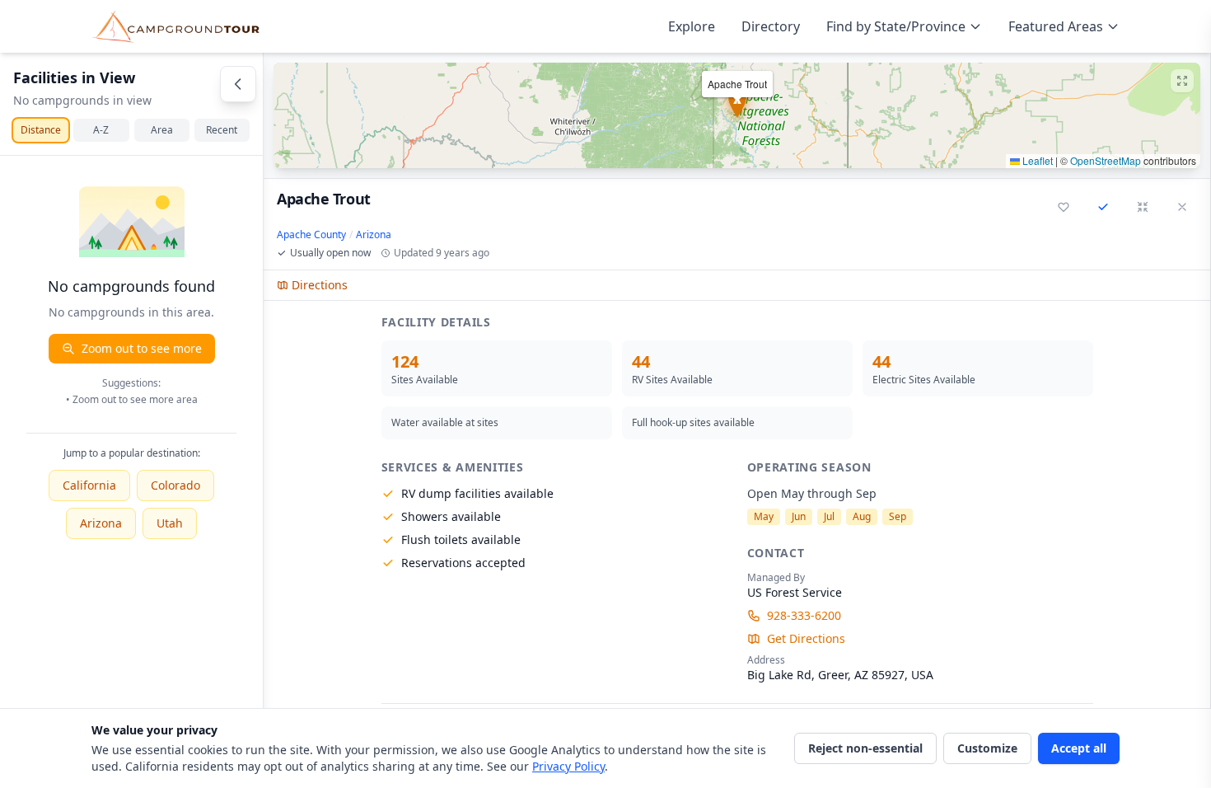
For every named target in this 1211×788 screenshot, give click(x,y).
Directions (320, 285)
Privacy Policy (568, 766)
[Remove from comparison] (1103, 207)
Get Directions (806, 638)
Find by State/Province (896, 26)
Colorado (175, 485)
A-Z (101, 130)
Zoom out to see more (142, 348)
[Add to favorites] (1063, 207)
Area (162, 130)
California (89, 485)
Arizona (101, 523)
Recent (221, 130)
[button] (737, 115)
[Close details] (1182, 207)
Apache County (311, 235)
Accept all (1078, 748)
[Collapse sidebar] (238, 84)
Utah (170, 523)
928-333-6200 (804, 615)
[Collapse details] (1142, 207)
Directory (770, 26)
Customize (987, 748)
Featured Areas (1055, 26)
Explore (691, 26)
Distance (41, 130)
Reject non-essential (865, 748)
